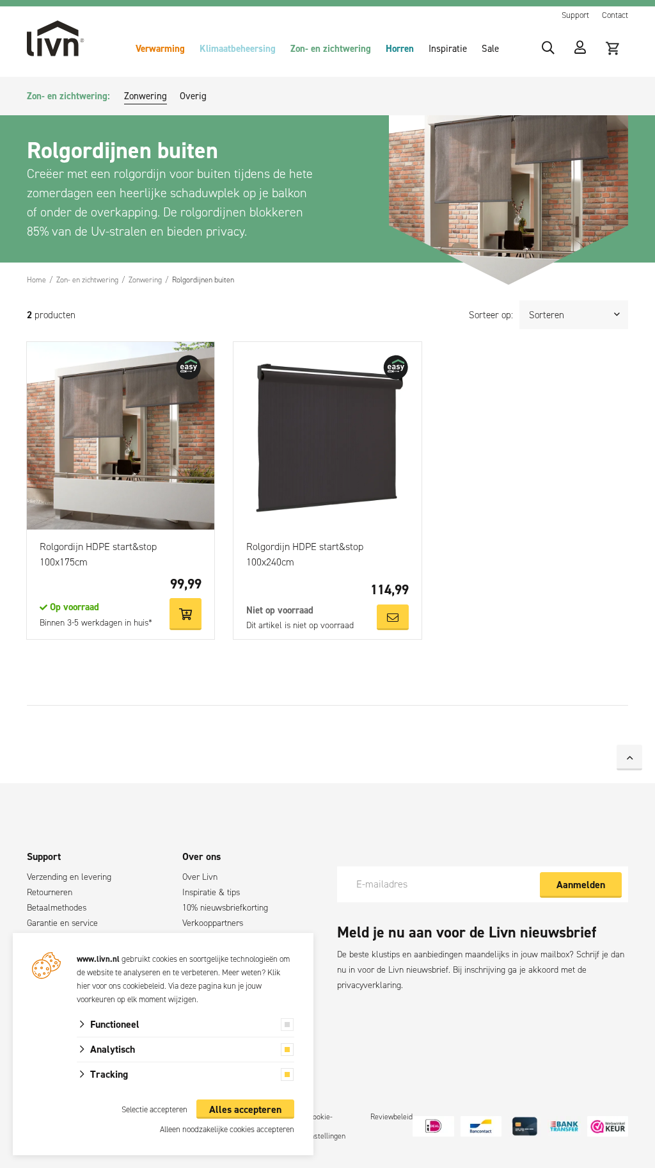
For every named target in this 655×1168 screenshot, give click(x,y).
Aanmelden (580, 884)
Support (575, 15)
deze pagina (200, 985)
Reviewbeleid (391, 1117)
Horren (400, 48)
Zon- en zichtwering (330, 48)
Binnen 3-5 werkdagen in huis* (96, 623)
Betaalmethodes (56, 908)
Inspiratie (448, 48)
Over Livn (199, 877)
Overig (193, 96)
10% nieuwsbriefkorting (225, 908)
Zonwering (145, 96)
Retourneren (49, 892)
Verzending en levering (69, 877)
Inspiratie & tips (211, 892)
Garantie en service (62, 923)
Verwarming (160, 48)
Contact (615, 15)
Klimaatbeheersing (238, 48)
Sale (490, 48)
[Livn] (55, 38)
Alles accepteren (245, 1109)
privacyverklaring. (370, 985)
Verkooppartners (212, 923)
